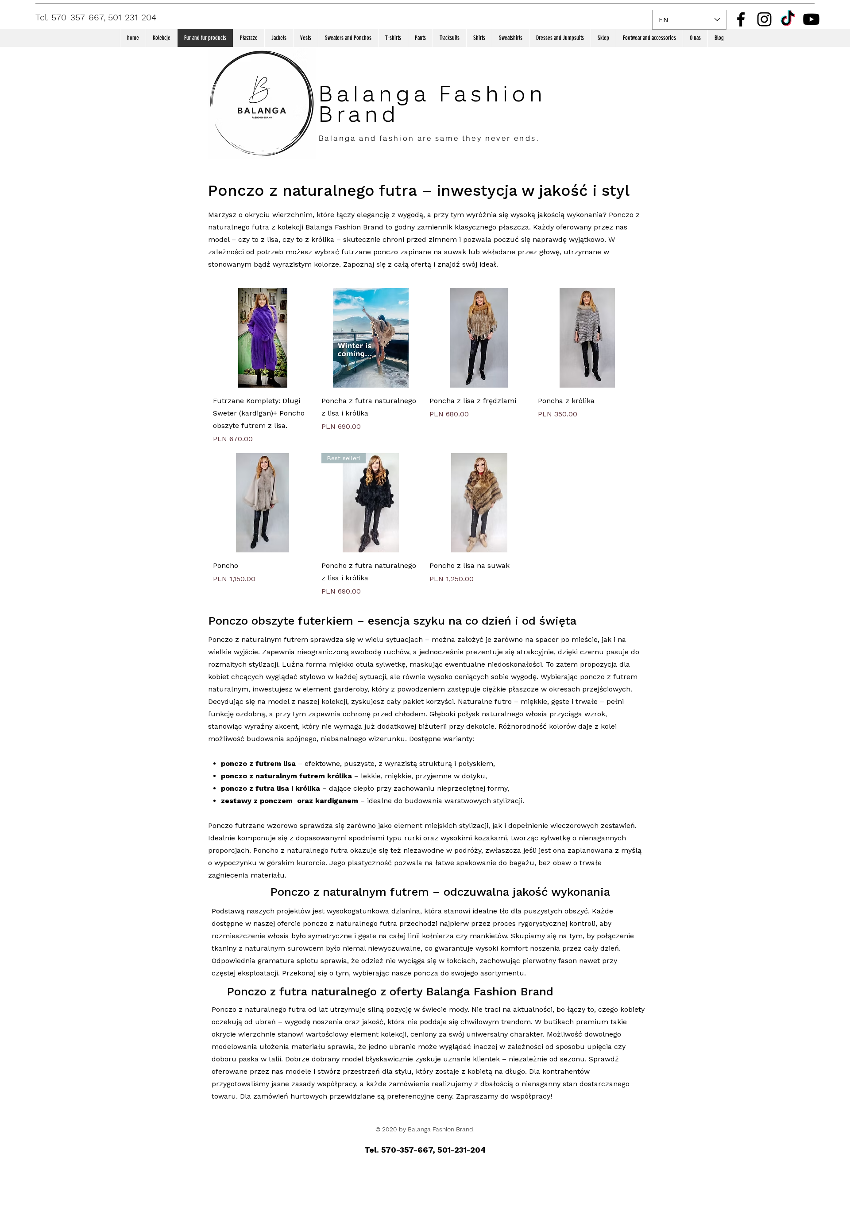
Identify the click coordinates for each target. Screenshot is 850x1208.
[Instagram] (764, 19)
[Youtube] (811, 19)
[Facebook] (740, 19)
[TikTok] (787, 19)
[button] (161, 38)
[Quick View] (263, 338)
